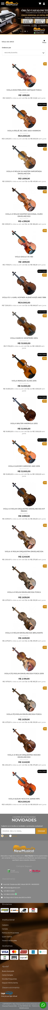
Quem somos (7, 937)
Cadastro (5, 925)
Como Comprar (7, 975)
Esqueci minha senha (10, 983)
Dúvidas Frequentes (9, 979)
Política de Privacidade (10, 933)
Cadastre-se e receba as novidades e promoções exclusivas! (22, 826)
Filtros (44, 42)
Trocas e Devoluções (9, 940)
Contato (5, 929)
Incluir (6, 836)
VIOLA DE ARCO (8, 42)
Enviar (41, 831)
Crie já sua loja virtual (9, 996)
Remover (14, 836)
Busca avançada (8, 971)
